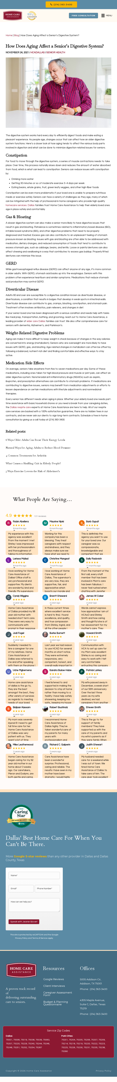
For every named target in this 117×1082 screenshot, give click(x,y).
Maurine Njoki (57, 521)
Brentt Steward (58, 596)
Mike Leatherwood (23, 744)
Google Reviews (53, 979)
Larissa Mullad (20, 558)
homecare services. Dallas (20, 205)
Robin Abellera (21, 521)
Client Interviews (54, 986)
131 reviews (40, 516)
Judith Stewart (94, 744)
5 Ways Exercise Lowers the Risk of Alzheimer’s (33, 471)
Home (9, 35)
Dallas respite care (20, 407)
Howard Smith (94, 633)
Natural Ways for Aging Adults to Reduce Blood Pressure (38, 447)
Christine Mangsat (60, 558)
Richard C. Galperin (60, 744)
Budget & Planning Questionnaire (55, 1003)
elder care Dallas (36, 321)
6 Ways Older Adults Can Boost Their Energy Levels (35, 439)
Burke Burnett (57, 633)
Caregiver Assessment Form (57, 994)
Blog (16, 35)
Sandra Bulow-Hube (60, 670)
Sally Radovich (94, 558)
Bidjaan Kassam (22, 707)
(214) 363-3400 (98, 989)
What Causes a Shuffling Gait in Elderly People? (33, 463)
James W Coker (95, 596)
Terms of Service (40, 938)
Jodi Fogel (18, 633)
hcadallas (38, 52)
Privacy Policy (21, 938)
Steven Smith (93, 707)
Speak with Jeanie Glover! (23, 922)
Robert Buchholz (59, 707)
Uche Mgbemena (22, 670)
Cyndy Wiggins (21, 596)
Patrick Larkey (94, 670)
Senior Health (55, 52)
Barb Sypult (92, 521)
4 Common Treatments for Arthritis (26, 455)
